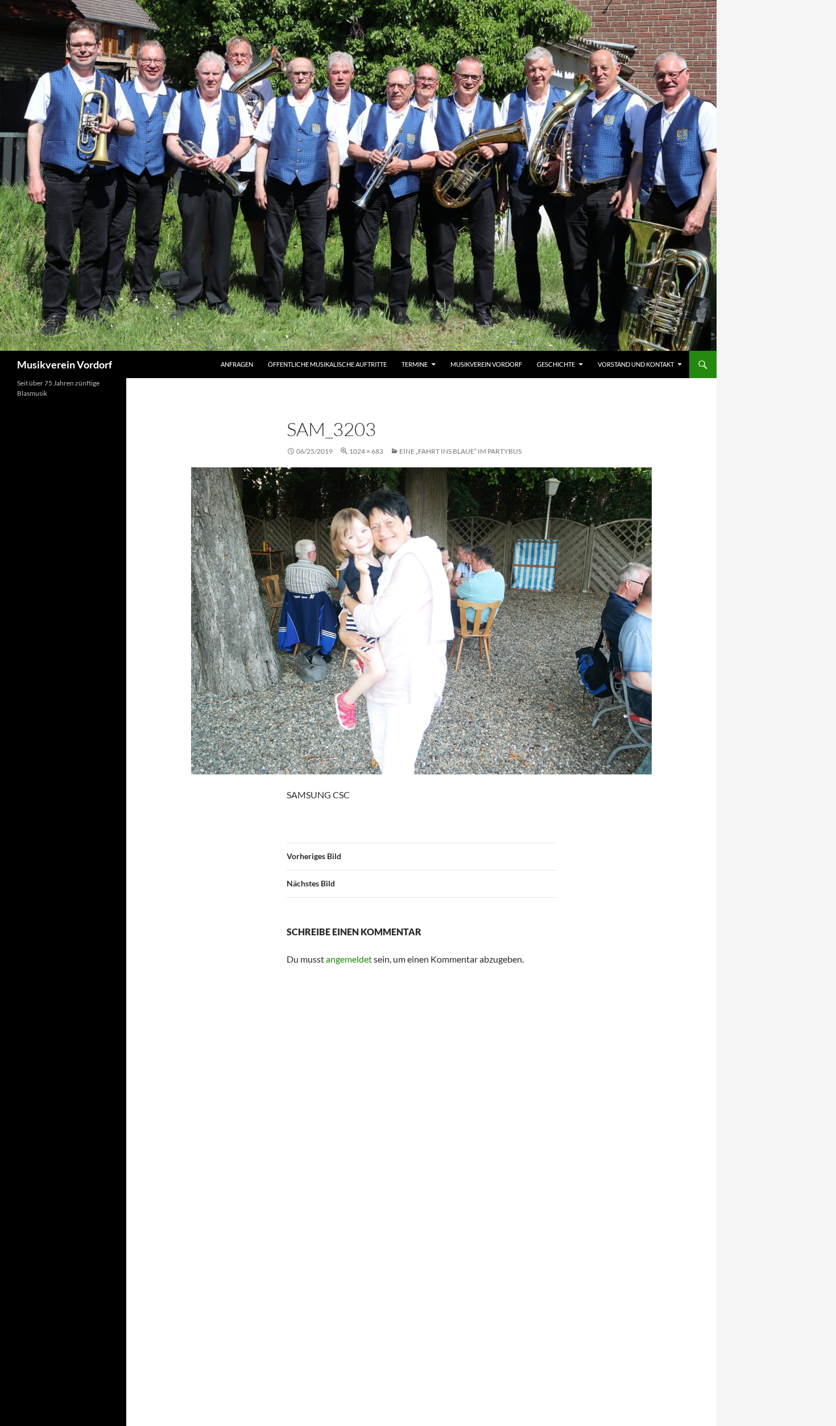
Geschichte (556, 364)
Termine (415, 364)
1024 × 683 (366, 451)
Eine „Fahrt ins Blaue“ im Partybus (460, 451)
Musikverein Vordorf (64, 364)
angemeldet (349, 959)
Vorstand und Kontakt (636, 364)
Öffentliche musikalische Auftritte (327, 364)
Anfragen (237, 364)
